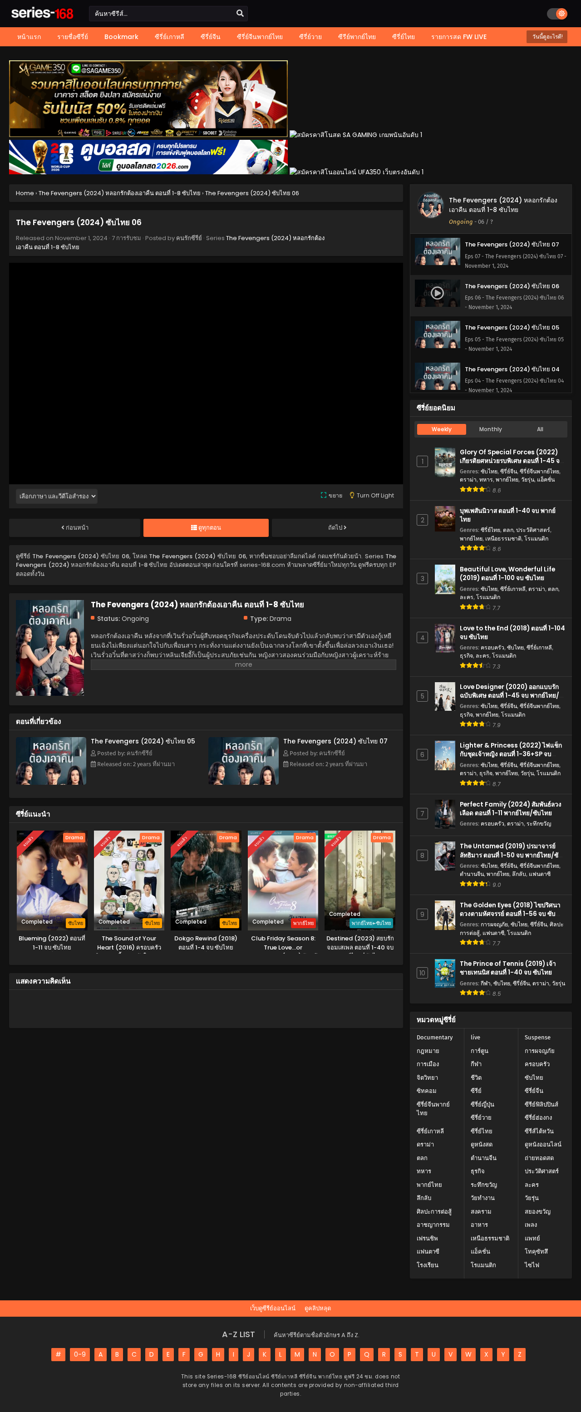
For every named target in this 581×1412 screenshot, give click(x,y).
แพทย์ (532, 1238)
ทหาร (486, 479)
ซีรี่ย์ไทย (490, 529)
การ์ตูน (479, 1051)
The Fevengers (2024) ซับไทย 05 (143, 741)
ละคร (466, 597)
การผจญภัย (494, 924)
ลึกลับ (519, 874)
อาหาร (479, 1224)
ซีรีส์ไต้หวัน (539, 1131)
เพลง (531, 1224)
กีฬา (486, 983)
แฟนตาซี (540, 874)
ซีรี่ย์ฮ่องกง (538, 1117)
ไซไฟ (532, 1265)
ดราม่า (468, 479)
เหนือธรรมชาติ (503, 538)
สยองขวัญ (538, 1211)
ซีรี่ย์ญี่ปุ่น (482, 1104)
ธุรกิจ (466, 655)
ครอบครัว (492, 647)
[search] (240, 13)
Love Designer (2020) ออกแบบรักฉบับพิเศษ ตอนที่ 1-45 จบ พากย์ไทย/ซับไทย (509, 695)
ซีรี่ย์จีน (508, 471)
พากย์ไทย (507, 479)
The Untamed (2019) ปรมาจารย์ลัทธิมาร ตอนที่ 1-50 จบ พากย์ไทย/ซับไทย (511, 855)
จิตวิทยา (427, 1077)
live (475, 1037)
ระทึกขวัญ (539, 823)
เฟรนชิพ (427, 1238)
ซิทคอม (427, 1090)
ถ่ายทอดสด (539, 1158)
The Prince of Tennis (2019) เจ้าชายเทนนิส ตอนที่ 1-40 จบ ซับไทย (508, 968)
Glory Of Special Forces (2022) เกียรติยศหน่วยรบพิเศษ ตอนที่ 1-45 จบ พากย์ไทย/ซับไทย (512, 461)
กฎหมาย (428, 1051)
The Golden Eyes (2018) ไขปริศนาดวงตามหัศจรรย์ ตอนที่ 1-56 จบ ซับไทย (510, 914)
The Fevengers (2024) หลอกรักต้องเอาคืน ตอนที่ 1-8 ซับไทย (503, 205)
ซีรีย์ (476, 1090)
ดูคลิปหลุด (318, 1308)
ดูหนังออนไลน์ (543, 1144)
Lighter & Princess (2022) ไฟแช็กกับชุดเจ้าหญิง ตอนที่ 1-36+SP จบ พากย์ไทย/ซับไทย (511, 754)
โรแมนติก (536, 538)
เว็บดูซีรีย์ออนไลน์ (272, 1308)
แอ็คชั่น (546, 479)
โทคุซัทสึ (536, 1251)
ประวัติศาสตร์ (533, 529)
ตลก (508, 529)
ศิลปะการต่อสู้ (434, 1211)
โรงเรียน (427, 1265)
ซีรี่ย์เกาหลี (513, 588)
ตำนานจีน (472, 874)
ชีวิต (476, 1077)
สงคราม (481, 1211)
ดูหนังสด (481, 1144)
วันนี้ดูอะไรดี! (547, 36)
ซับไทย (489, 471)
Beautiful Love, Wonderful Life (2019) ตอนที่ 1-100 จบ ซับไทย (507, 573)
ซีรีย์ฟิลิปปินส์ (541, 1104)
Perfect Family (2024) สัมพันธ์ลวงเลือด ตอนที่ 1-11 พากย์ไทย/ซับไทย (510, 808)
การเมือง (428, 1064)
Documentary (435, 1037)
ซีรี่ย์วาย (481, 1117)
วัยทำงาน (483, 1198)
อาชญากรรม (433, 1224)
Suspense (538, 1037)
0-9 (80, 1354)
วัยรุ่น (527, 479)
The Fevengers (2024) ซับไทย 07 (335, 741)
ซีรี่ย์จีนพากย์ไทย (539, 471)
